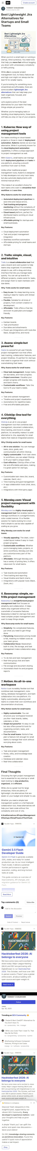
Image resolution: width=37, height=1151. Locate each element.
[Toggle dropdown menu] (34, 823)
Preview (19, 916)
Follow (18, 1002)
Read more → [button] (8, 984)
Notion (4, 689)
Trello (3, 262)
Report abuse (25, 922)
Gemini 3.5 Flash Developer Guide (12, 851)
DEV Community (19, 1015)
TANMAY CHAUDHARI (15, 8)
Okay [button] (5, 1147)
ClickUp (4, 422)
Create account (29, 3)
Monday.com (6, 510)
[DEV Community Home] (8, 3)
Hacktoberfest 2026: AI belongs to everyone (17, 955)
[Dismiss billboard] (34, 1102)
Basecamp (5, 601)
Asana (3, 350)
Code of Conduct (12, 922)
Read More (7, 894)
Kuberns (9, 158)
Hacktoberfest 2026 (9, 1091)
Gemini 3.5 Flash (9, 857)
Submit (8, 916)
